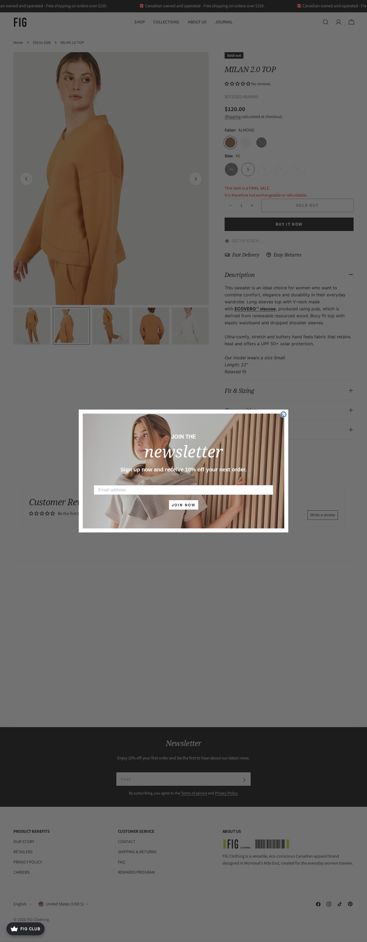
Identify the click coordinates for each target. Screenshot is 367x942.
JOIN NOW (184, 504)
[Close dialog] (283, 414)
